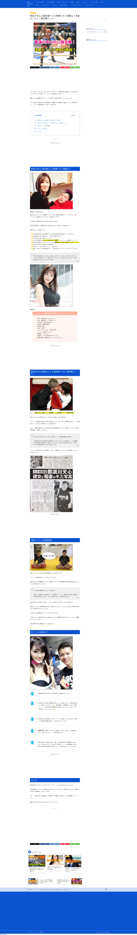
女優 (78, 2)
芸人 (37, 5)
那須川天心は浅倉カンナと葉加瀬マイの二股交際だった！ (53, 123)
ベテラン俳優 (39, 2)
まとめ (39, 131)
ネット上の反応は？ (43, 128)
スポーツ (55, 5)
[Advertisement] (55, 81)
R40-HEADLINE (30, 4)
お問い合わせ (64, 5)
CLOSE (73, 115)
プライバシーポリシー (77, 5)
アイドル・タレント (62, 2)
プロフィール (89, 5)
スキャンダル (94, 2)
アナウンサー (45, 5)
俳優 (72, 2)
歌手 (102, 2)
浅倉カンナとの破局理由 (44, 125)
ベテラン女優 (50, 2)
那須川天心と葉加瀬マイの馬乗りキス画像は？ (50, 120)
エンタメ (85, 2)
